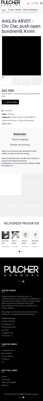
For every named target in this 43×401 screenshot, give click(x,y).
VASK (26, 117)
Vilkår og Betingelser (9, 382)
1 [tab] (19, 251)
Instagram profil (7, 350)
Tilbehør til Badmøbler (30, 10)
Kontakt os (5, 359)
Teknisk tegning (19, 139)
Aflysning (5, 385)
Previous (3, 243)
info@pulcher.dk (7, 333)
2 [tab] (21, 251)
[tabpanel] (6, 240)
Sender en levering (20, 144)
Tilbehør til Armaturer (9, 120)
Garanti (4, 376)
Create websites (34, 398)
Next (38, 243)
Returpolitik (6, 379)
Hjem (12, 10)
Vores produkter (7, 356)
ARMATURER (6, 124)
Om (3, 362)
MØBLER (18, 10)
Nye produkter (7, 353)
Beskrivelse (20, 134)
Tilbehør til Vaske (17, 117)
